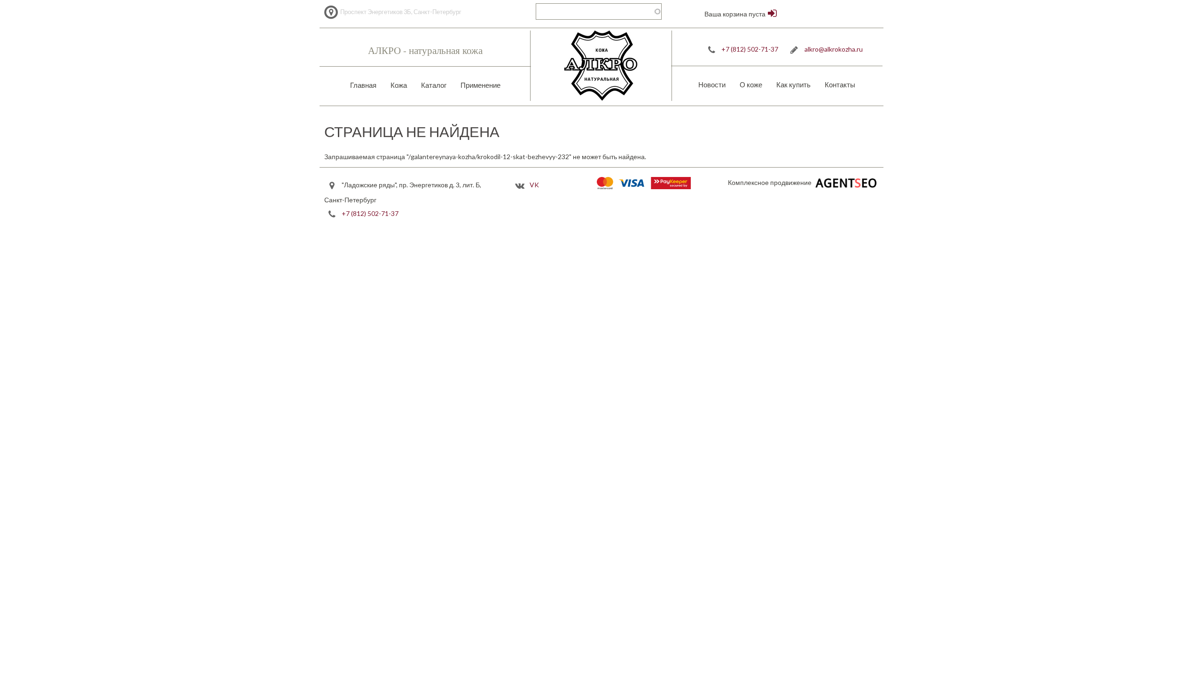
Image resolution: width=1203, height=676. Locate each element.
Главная (363, 85)
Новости (712, 84)
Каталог (433, 85)
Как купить (793, 84)
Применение (480, 85)
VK (534, 185)
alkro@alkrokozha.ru (834, 49)
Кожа (399, 85)
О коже (751, 84)
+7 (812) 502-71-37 (749, 49)
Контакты (840, 84)
